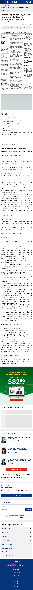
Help (16, 578)
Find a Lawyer (6, 502)
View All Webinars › (16, 469)
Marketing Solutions (9, 556)
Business (5, 536)
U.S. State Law (7, 548)
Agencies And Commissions (22, 5)
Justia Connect (16, 569)
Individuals (5, 532)
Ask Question (16, 495)
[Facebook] (13, 565)
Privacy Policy (16, 584)
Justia (2, 5)
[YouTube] (11, 565)
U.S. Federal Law (7, 544)
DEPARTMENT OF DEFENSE (12, 124)
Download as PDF (27, 24)
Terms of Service (16, 581)
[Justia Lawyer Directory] (25, 565)
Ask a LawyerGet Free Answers (7, 486)
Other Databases (7, 552)
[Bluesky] (20, 565)
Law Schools (6, 540)
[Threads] (18, 565)
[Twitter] (22, 565)
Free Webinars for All (8, 433)
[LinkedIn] (8, 565)
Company (16, 575)
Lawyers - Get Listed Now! (17, 515)
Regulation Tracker (9, 5)
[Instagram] (15, 565)
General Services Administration (9, 7)
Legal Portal (16, 572)
